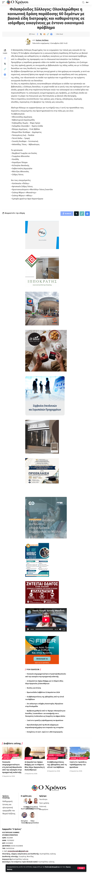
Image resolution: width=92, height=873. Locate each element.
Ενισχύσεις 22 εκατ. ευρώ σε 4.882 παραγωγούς (45, 732)
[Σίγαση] (60, 629)
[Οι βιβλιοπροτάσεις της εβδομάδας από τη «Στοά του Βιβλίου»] (57, 753)
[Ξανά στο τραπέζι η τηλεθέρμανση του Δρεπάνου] (80, 753)
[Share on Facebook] (37, 34)
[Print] (51, 34)
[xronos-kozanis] (17, 2)
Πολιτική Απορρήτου (52, 867)
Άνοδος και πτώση (34, 688)
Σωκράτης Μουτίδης (30, 808)
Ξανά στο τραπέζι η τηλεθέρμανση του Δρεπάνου (45, 720)
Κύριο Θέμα (83, 758)
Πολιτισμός (52, 758)
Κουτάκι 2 (7, 758)
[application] (46, 620)
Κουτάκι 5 (60, 755)
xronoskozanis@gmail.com (18, 851)
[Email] (44, 34)
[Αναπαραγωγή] (28, 629)
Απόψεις (6, 755)
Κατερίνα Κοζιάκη (24, 822)
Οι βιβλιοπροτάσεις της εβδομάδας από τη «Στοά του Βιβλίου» (57, 764)
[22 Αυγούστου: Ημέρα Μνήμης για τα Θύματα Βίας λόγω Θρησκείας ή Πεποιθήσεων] (35, 753)
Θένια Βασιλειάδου (36, 808)
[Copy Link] (47, 34)
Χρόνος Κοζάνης (42, 40)
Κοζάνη (14, 755)
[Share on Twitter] (40, 34)
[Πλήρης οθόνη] (64, 629)
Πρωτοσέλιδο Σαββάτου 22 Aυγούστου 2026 (43, 692)
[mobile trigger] (4, 2)
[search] (83, 2)
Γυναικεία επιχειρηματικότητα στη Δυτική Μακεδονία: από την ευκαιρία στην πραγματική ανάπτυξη (12, 767)
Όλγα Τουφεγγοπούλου (32, 822)
